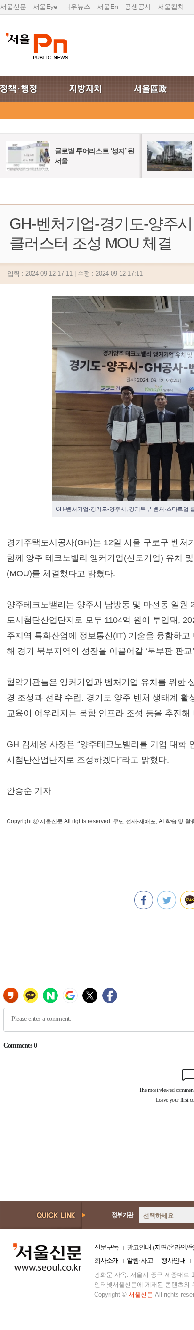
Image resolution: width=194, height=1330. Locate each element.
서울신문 (13, 6)
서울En (107, 6)
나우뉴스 (77, 6)
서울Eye (45, 6)
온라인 (177, 1247)
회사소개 (106, 1260)
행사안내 (173, 1260)
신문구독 (106, 1247)
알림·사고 (140, 1260)
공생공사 (138, 6)
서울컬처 (171, 6)
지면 (160, 1247)
